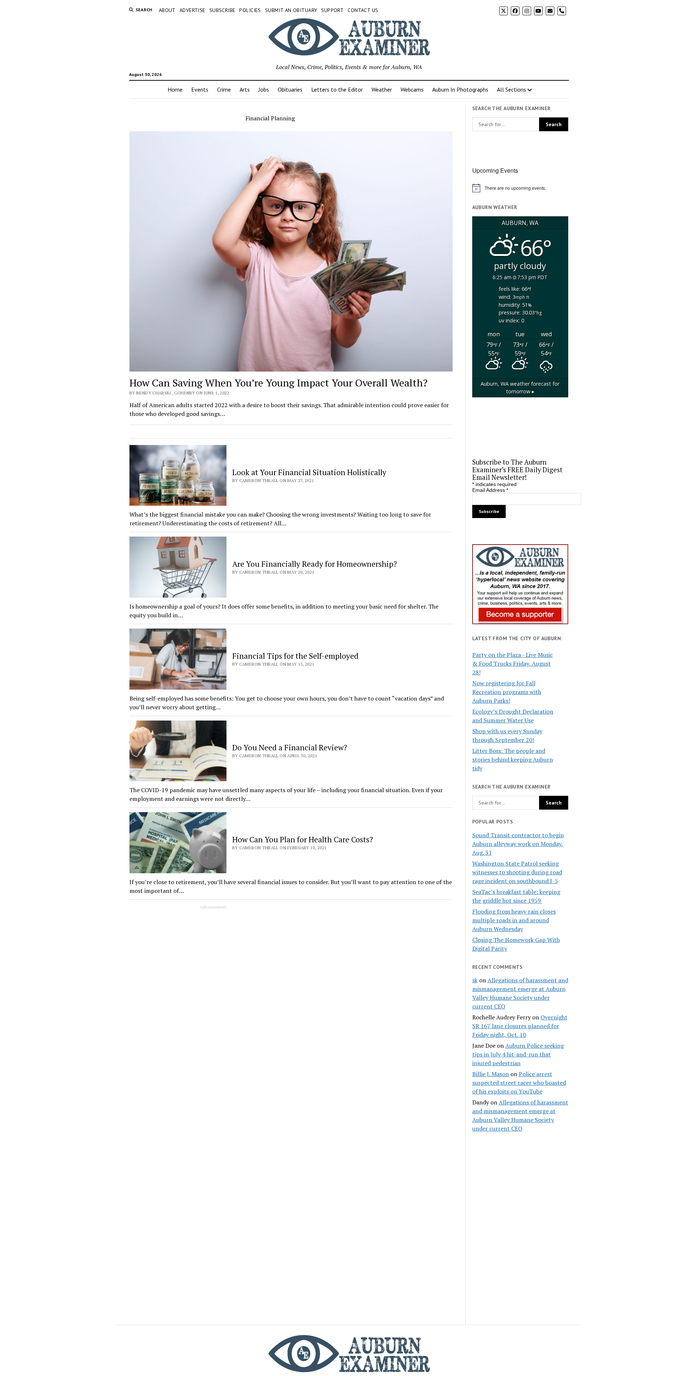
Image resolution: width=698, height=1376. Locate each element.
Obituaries (290, 89)
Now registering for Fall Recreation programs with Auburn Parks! (506, 692)
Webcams (412, 89)
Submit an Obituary (291, 10)
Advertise (192, 10)
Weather (382, 89)
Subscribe (222, 10)
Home (175, 89)
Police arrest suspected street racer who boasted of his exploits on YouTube (519, 1082)
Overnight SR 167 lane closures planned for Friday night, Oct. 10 (519, 1026)
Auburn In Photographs (460, 89)
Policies (250, 10)
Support (332, 10)
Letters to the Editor (337, 89)
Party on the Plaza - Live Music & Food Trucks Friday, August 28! (512, 663)
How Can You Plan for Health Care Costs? (302, 839)
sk (475, 980)
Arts (245, 89)
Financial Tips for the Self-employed (295, 656)
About (167, 10)
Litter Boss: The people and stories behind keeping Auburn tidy (512, 759)
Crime (224, 89)
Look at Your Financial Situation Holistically (309, 472)
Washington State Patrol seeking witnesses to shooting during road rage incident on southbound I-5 (517, 872)
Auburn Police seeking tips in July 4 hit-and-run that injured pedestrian (518, 1054)
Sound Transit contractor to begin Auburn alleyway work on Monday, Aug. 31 (518, 844)
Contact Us (363, 10)
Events (199, 89)
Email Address (490, 490)
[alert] (520, 188)
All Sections (511, 89)
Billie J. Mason (490, 1074)
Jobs (263, 89)
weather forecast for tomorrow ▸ (520, 387)
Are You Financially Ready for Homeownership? (314, 564)
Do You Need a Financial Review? (289, 747)
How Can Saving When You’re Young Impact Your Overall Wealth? (278, 382)
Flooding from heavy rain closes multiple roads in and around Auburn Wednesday (514, 920)
